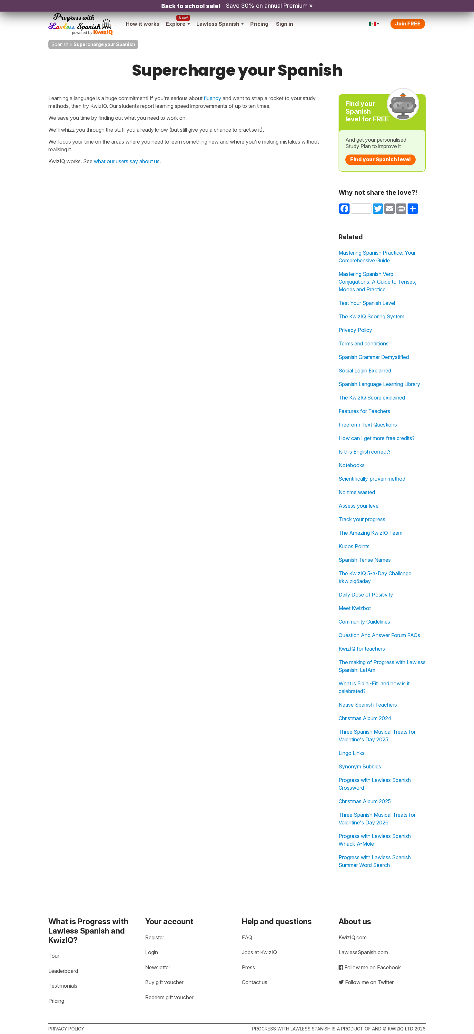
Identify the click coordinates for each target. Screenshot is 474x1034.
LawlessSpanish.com (363, 952)
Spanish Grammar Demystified (374, 357)
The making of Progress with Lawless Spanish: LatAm (382, 666)
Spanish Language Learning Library (379, 384)
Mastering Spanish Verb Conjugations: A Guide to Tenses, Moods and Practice (377, 282)
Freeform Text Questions (368, 424)
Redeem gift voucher (169, 997)
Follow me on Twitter (369, 982)
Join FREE (407, 23)
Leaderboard (63, 971)
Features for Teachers (364, 411)
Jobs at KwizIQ (259, 952)
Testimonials (62, 985)
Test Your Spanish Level (367, 303)
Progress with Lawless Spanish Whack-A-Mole (375, 840)
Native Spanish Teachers (368, 704)
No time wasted (357, 492)
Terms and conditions (364, 343)
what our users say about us (127, 161)
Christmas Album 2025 (365, 801)
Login (151, 952)
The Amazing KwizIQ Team (370, 533)
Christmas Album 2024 (365, 718)
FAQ (247, 937)
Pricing (259, 24)
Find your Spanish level (380, 159)
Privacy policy (66, 1028)
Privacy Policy (355, 330)
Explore (175, 24)
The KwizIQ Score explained (372, 397)
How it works (142, 24)
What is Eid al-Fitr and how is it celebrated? (374, 687)
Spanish (60, 44)
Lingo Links (352, 753)
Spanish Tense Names (365, 560)
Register (154, 937)
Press (248, 967)
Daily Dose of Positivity (366, 594)
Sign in (284, 24)
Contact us (254, 982)
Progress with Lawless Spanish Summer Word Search (375, 861)
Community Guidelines (364, 621)
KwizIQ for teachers (362, 648)
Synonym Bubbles (360, 766)
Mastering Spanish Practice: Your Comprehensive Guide (377, 256)
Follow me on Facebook (372, 967)
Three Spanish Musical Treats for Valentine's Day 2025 (377, 735)
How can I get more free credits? (377, 438)
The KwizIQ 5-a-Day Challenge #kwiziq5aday (375, 577)
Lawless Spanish (217, 24)
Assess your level (359, 506)
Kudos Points (354, 546)
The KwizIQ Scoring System (371, 316)
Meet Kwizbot (355, 608)
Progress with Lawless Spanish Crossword (375, 784)
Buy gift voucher (164, 982)
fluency (212, 98)
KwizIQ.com (353, 937)
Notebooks (352, 465)
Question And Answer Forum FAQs (379, 635)
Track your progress (362, 519)
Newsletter (157, 967)
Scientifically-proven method (372, 478)
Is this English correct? (364, 451)
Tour (53, 956)
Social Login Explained (365, 370)
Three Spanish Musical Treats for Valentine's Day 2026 (377, 819)
